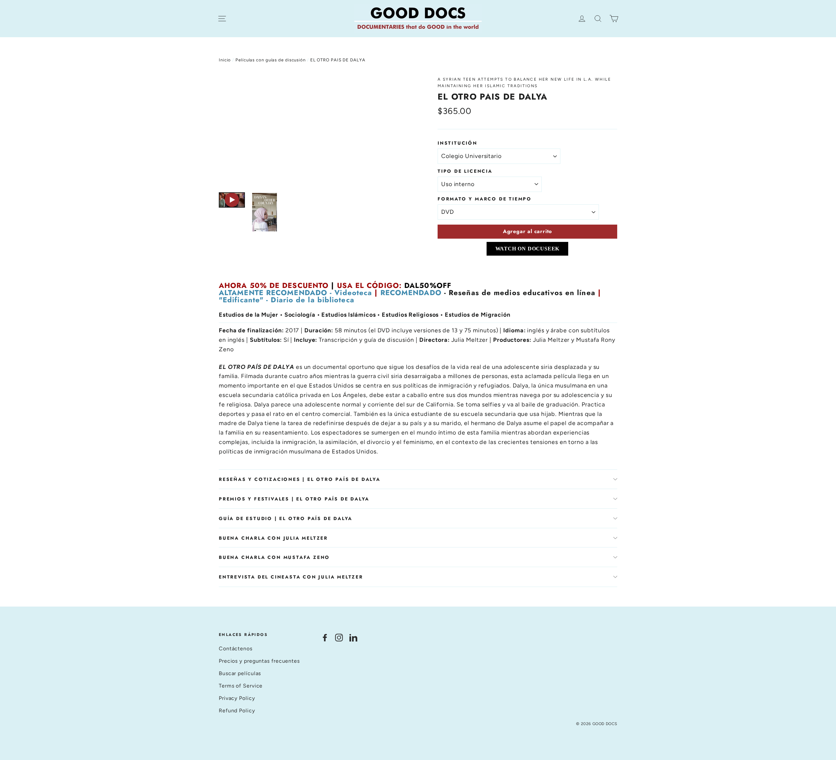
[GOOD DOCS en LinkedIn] (353, 637)
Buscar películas (240, 673)
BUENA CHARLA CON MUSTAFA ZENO (274, 557)
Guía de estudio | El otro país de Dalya (285, 518)
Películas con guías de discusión (270, 59)
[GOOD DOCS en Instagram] (339, 637)
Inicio (225, 59)
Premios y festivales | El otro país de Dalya (294, 499)
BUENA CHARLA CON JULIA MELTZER (273, 538)
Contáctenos (235, 648)
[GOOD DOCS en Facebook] (325, 637)
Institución (457, 143)
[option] (316, 131)
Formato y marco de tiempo (485, 199)
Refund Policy (237, 710)
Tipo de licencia (465, 171)
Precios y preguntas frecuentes (259, 661)
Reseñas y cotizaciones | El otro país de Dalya (299, 479)
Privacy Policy (237, 698)
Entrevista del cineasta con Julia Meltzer (291, 577)
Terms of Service (241, 686)
